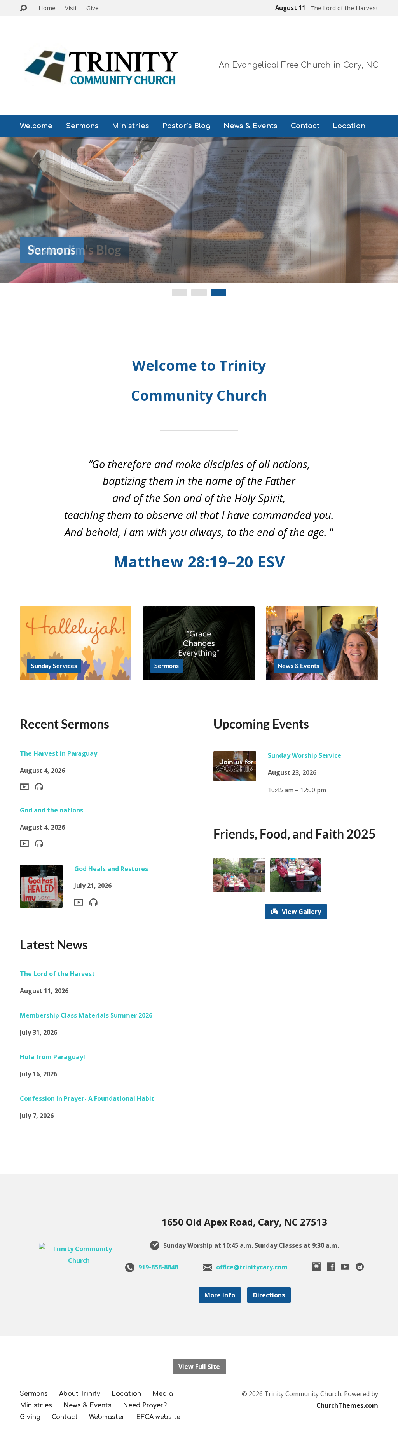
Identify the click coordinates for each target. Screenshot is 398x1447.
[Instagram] (316, 1266)
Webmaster (107, 1417)
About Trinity (79, 1393)
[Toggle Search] (23, 8)
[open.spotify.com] (360, 1266)
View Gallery (300, 911)
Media (162, 1393)
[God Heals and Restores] (41, 901)
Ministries (130, 125)
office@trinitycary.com (252, 1267)
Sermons (82, 125)
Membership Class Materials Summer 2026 (86, 1015)
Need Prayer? (145, 1405)
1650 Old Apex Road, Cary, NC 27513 (244, 1221)
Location (349, 125)
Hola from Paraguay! (52, 1057)
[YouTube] (345, 1266)
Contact (305, 125)
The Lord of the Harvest (57, 973)
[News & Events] (322, 674)
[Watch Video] (24, 787)
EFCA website (158, 1417)
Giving (30, 1417)
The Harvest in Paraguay (58, 753)
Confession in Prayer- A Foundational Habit (87, 1098)
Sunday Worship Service (304, 755)
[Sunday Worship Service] (234, 775)
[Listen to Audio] (39, 786)
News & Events (250, 125)
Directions (269, 1295)
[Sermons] (199, 674)
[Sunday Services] (75, 674)
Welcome (36, 125)
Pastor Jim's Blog (74, 249)
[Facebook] (331, 1266)
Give (92, 8)
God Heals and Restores (111, 869)
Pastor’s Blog (186, 125)
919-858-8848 (158, 1267)
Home (47, 8)
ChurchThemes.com (347, 1405)
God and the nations (51, 810)
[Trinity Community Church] (79, 1260)
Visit (71, 8)
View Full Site (199, 1366)
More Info (219, 1295)
